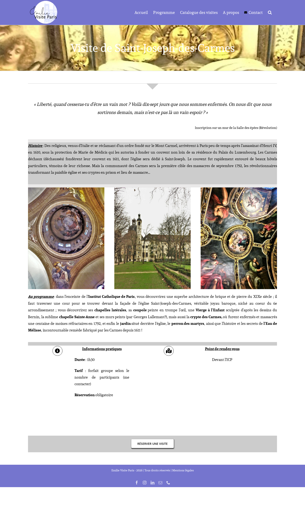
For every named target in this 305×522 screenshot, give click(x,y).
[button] (270, 12)
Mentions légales (183, 470)
